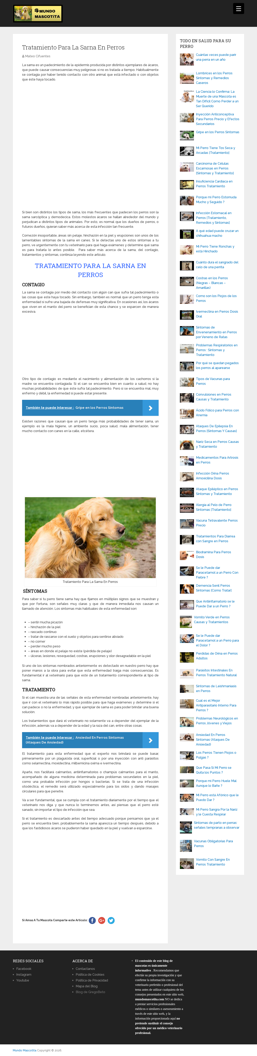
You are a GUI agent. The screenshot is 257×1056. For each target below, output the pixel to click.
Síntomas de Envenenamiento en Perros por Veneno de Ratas (216, 332)
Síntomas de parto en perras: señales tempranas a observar (216, 825)
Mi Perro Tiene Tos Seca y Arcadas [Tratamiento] (215, 150)
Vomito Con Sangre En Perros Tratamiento (213, 862)
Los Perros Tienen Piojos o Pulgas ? (216, 755)
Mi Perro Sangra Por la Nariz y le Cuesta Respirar (217, 812)
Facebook (23, 969)
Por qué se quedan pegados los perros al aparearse (217, 365)
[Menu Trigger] (238, 8)
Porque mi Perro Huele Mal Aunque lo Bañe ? (216, 783)
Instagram (23, 974)
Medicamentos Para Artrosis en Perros (217, 460)
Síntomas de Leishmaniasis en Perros (216, 688)
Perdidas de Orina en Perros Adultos (217, 656)
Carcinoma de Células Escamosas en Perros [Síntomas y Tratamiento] (215, 168)
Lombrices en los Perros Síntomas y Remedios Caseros (214, 78)
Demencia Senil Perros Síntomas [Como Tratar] (214, 588)
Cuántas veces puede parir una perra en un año (216, 57)
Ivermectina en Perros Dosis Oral (217, 314)
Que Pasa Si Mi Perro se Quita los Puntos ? (214, 770)
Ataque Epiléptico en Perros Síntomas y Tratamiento (217, 491)
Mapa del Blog (87, 986)
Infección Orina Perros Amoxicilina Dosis (212, 476)
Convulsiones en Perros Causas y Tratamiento (213, 397)
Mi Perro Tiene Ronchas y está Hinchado (215, 249)
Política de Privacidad (92, 980)
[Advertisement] (90, 146)
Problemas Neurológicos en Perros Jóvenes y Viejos (217, 720)
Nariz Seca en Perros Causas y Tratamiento (217, 444)
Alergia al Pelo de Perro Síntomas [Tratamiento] (214, 507)
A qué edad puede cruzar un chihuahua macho (217, 233)
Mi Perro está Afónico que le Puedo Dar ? (217, 797)
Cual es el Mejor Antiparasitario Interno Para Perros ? (216, 705)
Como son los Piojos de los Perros (216, 298)
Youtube (22, 980)
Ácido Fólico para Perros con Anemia (217, 412)
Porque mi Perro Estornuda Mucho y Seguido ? (216, 199)
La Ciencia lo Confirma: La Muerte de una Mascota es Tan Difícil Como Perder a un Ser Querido (217, 99)
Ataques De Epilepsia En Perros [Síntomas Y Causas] (216, 428)
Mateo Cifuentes (37, 56)
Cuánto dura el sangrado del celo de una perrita (217, 264)
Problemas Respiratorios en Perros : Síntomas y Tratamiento (217, 350)
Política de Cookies (90, 974)
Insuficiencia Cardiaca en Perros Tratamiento (214, 183)
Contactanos (85, 969)
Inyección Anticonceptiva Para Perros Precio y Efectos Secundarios (217, 119)
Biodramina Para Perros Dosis (213, 554)
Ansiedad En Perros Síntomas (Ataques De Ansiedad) (213, 739)
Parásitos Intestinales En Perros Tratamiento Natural (216, 672)
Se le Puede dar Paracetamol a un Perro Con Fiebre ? (217, 572)
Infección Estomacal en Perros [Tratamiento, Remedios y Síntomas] (214, 218)
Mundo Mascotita (24, 1050)
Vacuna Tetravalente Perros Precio (217, 523)
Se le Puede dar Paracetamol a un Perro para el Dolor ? (217, 640)
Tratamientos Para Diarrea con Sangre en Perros (215, 538)
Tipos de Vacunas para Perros (213, 381)
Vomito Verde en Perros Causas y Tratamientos (212, 619)
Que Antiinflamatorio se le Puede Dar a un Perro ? (215, 604)
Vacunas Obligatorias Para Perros (213, 843)
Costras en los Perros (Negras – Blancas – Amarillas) (212, 283)
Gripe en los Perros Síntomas (217, 132)
